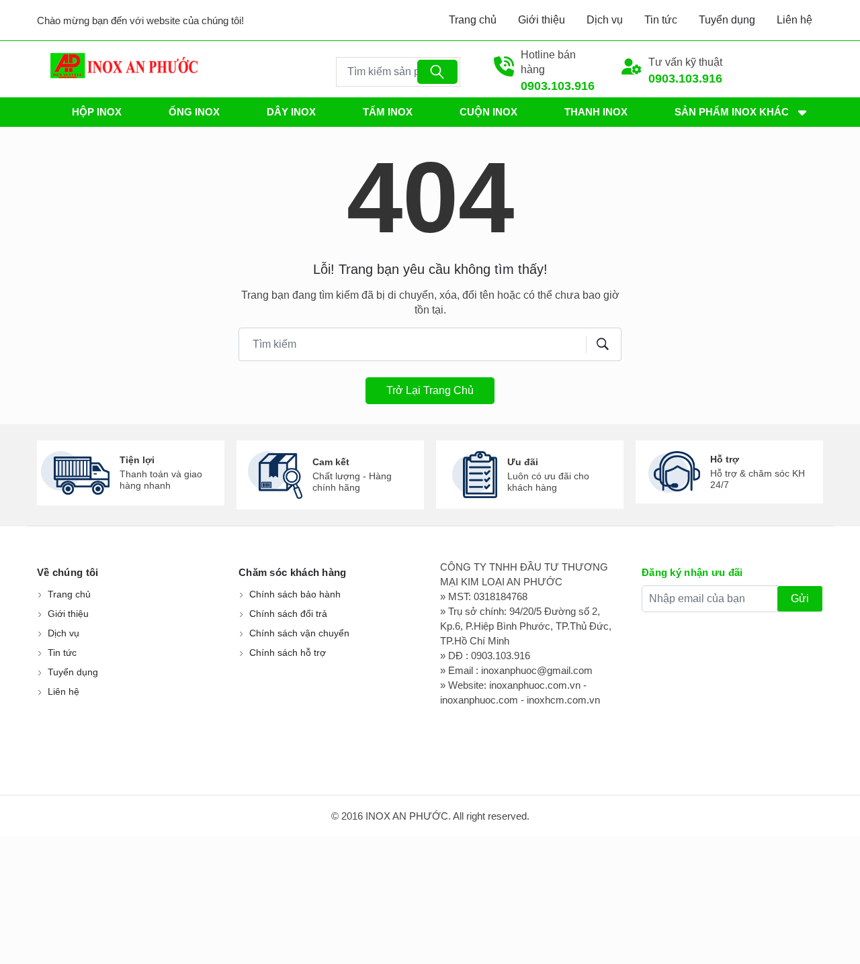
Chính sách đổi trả (288, 613)
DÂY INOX (291, 111)
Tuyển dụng (727, 20)
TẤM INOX (388, 111)
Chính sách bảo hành (295, 594)
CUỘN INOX (488, 111)
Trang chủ (473, 20)
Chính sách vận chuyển (299, 633)
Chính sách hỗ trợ (287, 652)
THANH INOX (596, 111)
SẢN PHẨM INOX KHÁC (732, 111)
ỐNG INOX (194, 111)
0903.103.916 (558, 86)
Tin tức (660, 20)
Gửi (800, 598)
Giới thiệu (541, 20)
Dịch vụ (605, 20)
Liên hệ (794, 20)
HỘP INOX (97, 111)
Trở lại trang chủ (430, 390)
